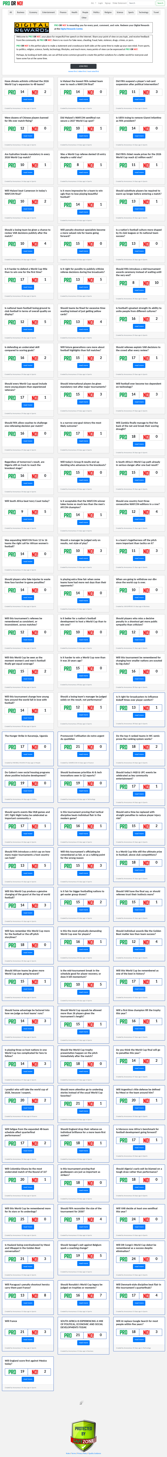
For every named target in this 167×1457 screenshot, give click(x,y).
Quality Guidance (94, 1454)
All (11, 12)
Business (20, 12)
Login (100, 3)
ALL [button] (93, 3)
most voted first (93, 71)
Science (120, 12)
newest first (72, 71)
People (85, 12)
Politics (96, 12)
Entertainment (48, 12)
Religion (108, 12)
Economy (33, 12)
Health (74, 12)
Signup (108, 3)
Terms (73, 1454)
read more (27, 99)
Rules (68, 1454)
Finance (63, 12)
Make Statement (120, 3)
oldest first (82, 71)
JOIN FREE (83, 66)
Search (160, 3)
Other (84, 18)
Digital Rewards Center (71, 29)
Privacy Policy (82, 1454)
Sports (131, 12)
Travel (156, 12)
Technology (143, 12)
